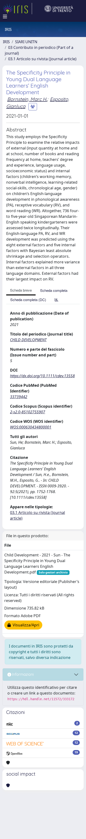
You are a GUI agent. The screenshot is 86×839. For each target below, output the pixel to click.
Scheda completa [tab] (53, 290)
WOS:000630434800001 (30, 427)
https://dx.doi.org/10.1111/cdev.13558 (42, 375)
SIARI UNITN (26, 41)
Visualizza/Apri (25, 625)
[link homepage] (17, 8)
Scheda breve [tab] (21, 290)
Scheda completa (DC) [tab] (28, 299)
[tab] (56, 299)
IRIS (6, 41)
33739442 (18, 396)
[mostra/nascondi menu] (5, 16)
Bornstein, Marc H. (27, 99)
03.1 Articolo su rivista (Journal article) (42, 58)
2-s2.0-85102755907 (27, 412)
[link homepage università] (58, 8)
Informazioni (22, 674)
